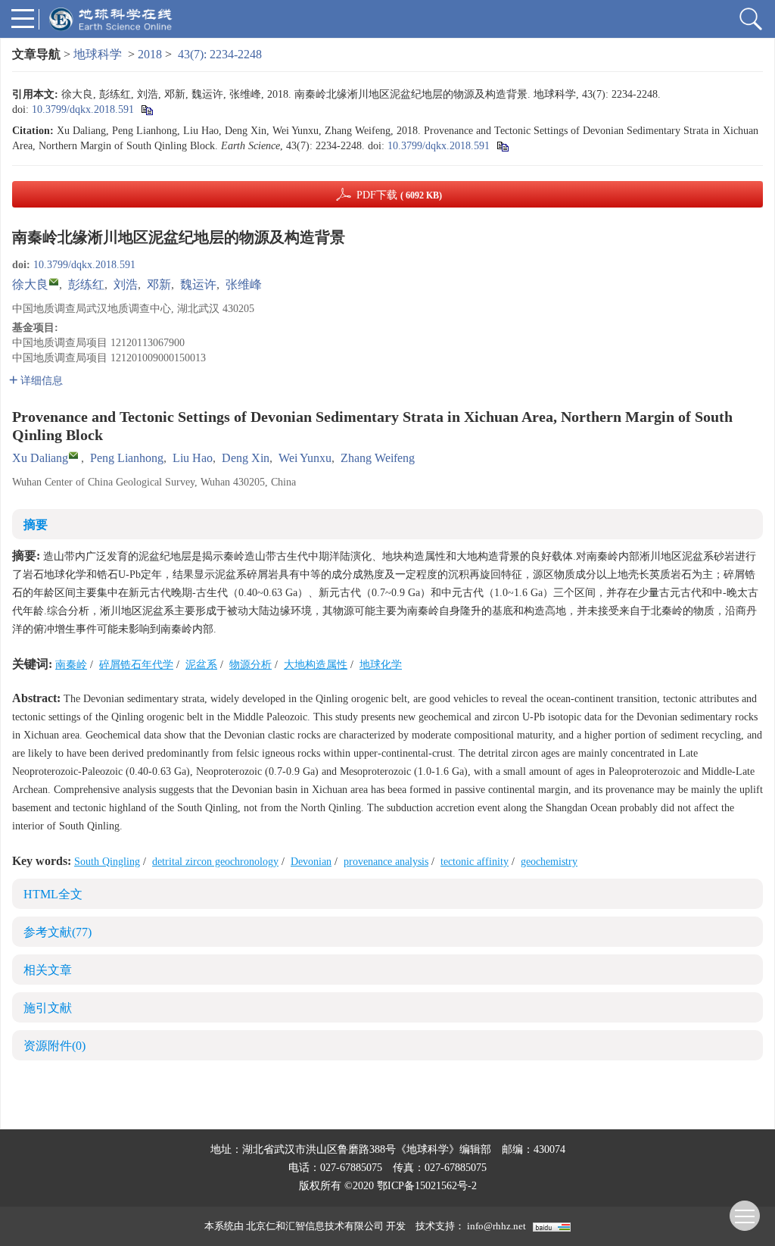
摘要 (35, 524)
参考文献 (57, 932)
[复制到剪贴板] (146, 109)
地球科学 (97, 54)
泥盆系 (201, 664)
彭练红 (86, 284)
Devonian (311, 861)
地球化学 (380, 664)
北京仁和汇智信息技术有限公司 (315, 1226)
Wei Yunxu (305, 457)
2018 (150, 54)
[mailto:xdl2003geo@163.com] (53, 282)
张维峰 (244, 284)
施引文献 (47, 1007)
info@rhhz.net (496, 1226)
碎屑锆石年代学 (136, 664)
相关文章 (47, 969)
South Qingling (107, 861)
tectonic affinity (474, 861)
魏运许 (198, 284)
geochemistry (549, 861)
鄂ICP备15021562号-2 (427, 1185)
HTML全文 (52, 894)
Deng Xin (245, 457)
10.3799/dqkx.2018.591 (83, 109)
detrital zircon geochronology (215, 861)
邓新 (159, 284)
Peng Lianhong (126, 457)
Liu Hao (193, 457)
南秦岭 (71, 664)
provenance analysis (386, 861)
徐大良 (30, 284)
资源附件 (54, 1045)
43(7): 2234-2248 (220, 54)
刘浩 (126, 284)
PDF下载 (399, 195)
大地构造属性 (315, 664)
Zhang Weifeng (378, 457)
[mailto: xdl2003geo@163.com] (73, 455)
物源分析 (250, 664)
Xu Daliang (40, 457)
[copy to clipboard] (502, 145)
